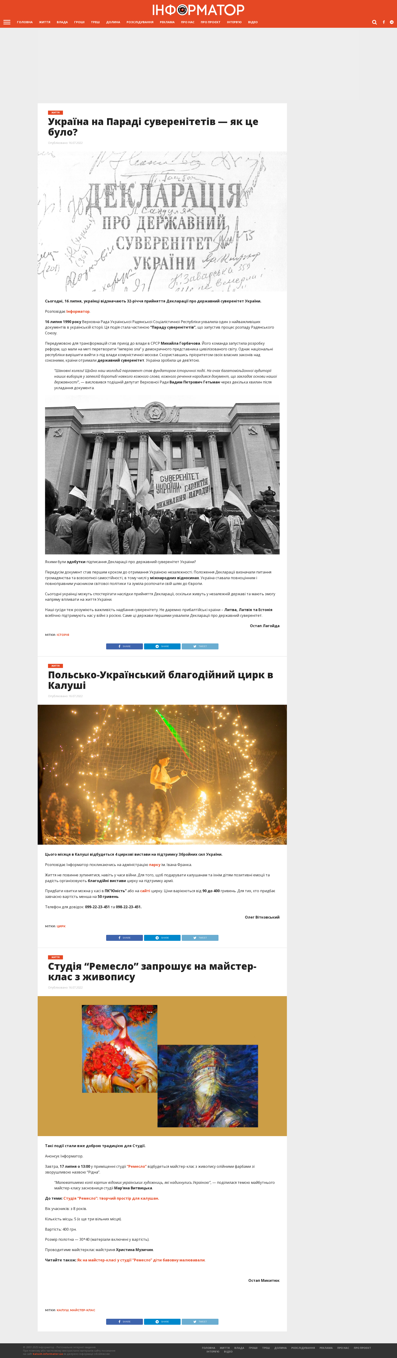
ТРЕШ (95, 22)
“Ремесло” (136, 1166)
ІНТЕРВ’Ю (234, 22)
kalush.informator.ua (48, 1353)
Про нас (187, 22)
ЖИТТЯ (44, 22)
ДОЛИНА (113, 22)
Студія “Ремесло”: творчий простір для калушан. (111, 1198)
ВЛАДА (62, 22)
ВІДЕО (253, 22)
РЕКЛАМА (167, 22)
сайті (145, 890)
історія (63, 635)
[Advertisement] (198, 65)
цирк (61, 926)
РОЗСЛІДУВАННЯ (140, 22)
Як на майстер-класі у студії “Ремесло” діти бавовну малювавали (141, 1260)
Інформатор (78, 311)
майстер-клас (82, 1310)
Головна (25, 22)
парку (154, 864)
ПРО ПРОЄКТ (211, 22)
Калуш (63, 1310)
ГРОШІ (79, 22)
